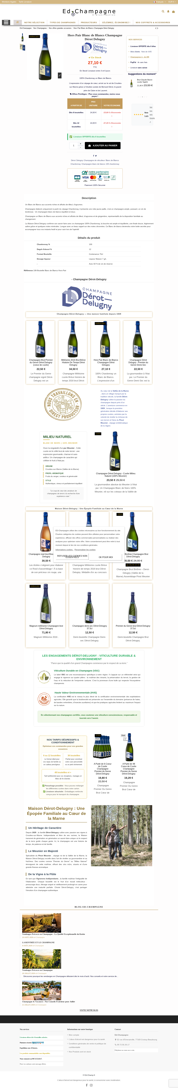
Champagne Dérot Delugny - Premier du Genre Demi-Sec (138, 362)
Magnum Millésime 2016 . (46, 637)
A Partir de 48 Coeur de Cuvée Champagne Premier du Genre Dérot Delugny (129, 769)
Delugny (79, 160)
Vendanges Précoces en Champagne (37, 970)
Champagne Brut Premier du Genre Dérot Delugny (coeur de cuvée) (41, 362)
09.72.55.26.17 (123, 1045)
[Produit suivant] (157, 28)
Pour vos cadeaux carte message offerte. (33, 1064)
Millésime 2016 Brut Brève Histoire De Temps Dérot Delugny (73, 362)
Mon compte (74, 1035)
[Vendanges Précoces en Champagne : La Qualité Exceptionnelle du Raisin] (41, 923)
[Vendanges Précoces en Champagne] (41, 959)
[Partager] (93, 156)
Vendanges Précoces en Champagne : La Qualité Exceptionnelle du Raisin (53, 934)
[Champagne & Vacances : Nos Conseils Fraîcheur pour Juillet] (41, 990)
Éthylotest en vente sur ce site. (125, 1050)
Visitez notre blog (89, 1010)
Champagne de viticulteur (94, 160)
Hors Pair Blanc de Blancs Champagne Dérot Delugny (106, 362)
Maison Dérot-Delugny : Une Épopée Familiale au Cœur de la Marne (89, 509)
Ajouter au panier (105, 145)
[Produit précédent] (156, 28)
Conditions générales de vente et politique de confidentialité (87, 1045)
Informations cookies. (65, 549)
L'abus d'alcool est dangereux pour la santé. (87, 1039)
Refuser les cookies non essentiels (72, 556)
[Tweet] (96, 156)
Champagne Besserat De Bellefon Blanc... (146, 81)
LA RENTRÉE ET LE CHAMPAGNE (38, 942)
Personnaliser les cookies (85, 549)
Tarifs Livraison (25, 2)
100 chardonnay (112, 164)
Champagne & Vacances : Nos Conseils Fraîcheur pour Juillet (48, 1002)
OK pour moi (106, 557)
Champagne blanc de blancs (93, 164)
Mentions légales (9, 2)
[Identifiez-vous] (168, 11)
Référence (28, 270)
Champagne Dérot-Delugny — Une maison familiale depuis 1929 (89, 314)
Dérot (73, 160)
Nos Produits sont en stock (80, 1052)
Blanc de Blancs (112, 160)
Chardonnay (76, 164)
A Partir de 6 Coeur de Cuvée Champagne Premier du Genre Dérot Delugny (102, 769)
